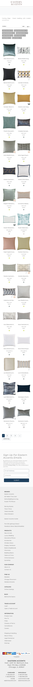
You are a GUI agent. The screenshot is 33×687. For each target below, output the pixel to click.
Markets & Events (9, 582)
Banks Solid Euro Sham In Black (12, 82)
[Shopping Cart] (30, 3)
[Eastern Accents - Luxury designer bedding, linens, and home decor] (16, 3)
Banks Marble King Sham (25, 58)
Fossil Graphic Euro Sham (11, 252)
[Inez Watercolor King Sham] (9, 322)
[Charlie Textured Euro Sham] (9, 129)
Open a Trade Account (11, 608)
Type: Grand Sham (19, 35)
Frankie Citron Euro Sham (25, 252)
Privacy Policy (12, 465)
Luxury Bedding (9, 535)
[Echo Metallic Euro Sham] (9, 153)
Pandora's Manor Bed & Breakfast (14, 526)
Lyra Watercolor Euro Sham (11, 397)
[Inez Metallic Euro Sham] (24, 298)
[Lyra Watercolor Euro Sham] (9, 395)
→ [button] (19, 435)
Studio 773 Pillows (9, 501)
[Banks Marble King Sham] (24, 56)
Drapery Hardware (9, 545)
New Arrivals (8, 533)
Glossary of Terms (9, 623)
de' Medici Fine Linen (10, 496)
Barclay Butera (8, 506)
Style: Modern (16, 37)
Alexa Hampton (9, 514)
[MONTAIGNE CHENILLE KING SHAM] (24, 395)
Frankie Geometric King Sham (12, 276)
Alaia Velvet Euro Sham (10, 58)
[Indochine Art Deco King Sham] (9, 298)
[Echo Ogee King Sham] (24, 153)
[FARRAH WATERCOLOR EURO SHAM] (24, 226)
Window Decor (8, 543)
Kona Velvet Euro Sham (10, 348)
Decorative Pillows (9, 538)
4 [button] (15, 435)
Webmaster (7, 640)
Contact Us (7, 569)
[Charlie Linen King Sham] (24, 105)
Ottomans (7, 550)
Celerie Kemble (8, 511)
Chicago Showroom (10, 579)
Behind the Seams (9, 596)
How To (6, 618)
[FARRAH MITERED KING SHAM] (9, 226)
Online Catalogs (9, 589)
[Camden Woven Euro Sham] (9, 105)
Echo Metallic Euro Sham (11, 155)
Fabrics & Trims (9, 555)
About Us (7, 567)
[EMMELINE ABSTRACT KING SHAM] (24, 201)
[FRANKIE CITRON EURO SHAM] (24, 250)
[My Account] (28, 3)
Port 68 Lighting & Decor (11, 524)
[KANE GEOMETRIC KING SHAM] (24, 322)
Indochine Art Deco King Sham (12, 300)
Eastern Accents (9, 494)
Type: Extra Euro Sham (20, 30)
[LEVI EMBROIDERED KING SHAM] (24, 371)
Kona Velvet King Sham (24, 348)
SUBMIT (16, 480)
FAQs (6, 621)
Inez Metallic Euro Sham (25, 300)
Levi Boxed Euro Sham (10, 373)
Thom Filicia (8, 509)
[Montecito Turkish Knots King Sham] (24, 419)
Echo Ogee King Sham (24, 155)
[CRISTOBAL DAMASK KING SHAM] (24, 129)
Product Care (8, 616)
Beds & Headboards (10, 548)
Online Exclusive (9, 558)
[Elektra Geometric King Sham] (9, 177)
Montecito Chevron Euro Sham (12, 421)
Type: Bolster (6, 37)
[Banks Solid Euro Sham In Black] (9, 81)
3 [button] (11, 435)
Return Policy (8, 635)
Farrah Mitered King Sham (11, 227)
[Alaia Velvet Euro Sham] (9, 56)
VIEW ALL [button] (6, 439)
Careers (6, 628)
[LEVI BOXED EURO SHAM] (9, 371)
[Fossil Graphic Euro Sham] (9, 250)
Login (6, 606)
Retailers (7, 577)
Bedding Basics (9, 553)
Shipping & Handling (10, 633)
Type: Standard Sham (8, 33)
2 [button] (7, 435)
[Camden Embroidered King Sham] (24, 81)
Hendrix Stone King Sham (25, 276)
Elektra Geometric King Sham (12, 179)
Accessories (7, 540)
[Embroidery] (29, 80)
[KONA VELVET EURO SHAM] (9, 346)
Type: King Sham (7, 35)
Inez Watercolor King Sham (11, 324)
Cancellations (8, 626)
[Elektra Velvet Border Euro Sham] (24, 177)
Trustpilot (16, 657)
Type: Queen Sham (21, 33)
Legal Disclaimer (9, 638)
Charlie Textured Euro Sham (11, 131)
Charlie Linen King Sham (25, 107)
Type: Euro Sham (7, 30)
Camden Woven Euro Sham (11, 107)
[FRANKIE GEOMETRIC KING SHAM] (9, 274)
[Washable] (29, 104)
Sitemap (6, 643)
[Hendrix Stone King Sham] (24, 274)
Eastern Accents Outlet (11, 519)
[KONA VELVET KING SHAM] (24, 346)
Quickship (7, 560)
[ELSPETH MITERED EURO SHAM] (9, 201)
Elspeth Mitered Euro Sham (11, 203)
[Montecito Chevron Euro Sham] (9, 419)
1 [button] (3, 435)
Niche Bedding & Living (11, 499)
